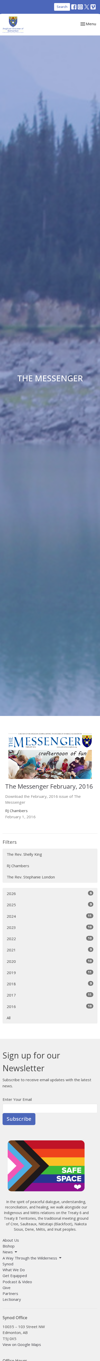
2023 (49, 927)
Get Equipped (15, 1275)
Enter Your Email (17, 1099)
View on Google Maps (22, 1344)
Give (7, 1287)
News (8, 1251)
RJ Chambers (18, 865)
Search (62, 6)
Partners (10, 1293)
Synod (8, 1263)
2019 (49, 972)
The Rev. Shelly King (24, 854)
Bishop (9, 1246)
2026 (49, 893)
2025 (49, 904)
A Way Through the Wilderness (30, 1258)
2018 (49, 983)
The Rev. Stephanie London (31, 876)
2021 (49, 949)
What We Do (14, 1269)
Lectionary (12, 1299)
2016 (49, 1006)
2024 (49, 916)
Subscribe (19, 1118)
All (9, 1017)
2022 (49, 938)
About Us (11, 1240)
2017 (49, 995)
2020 (49, 961)
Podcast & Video (17, 1281)
